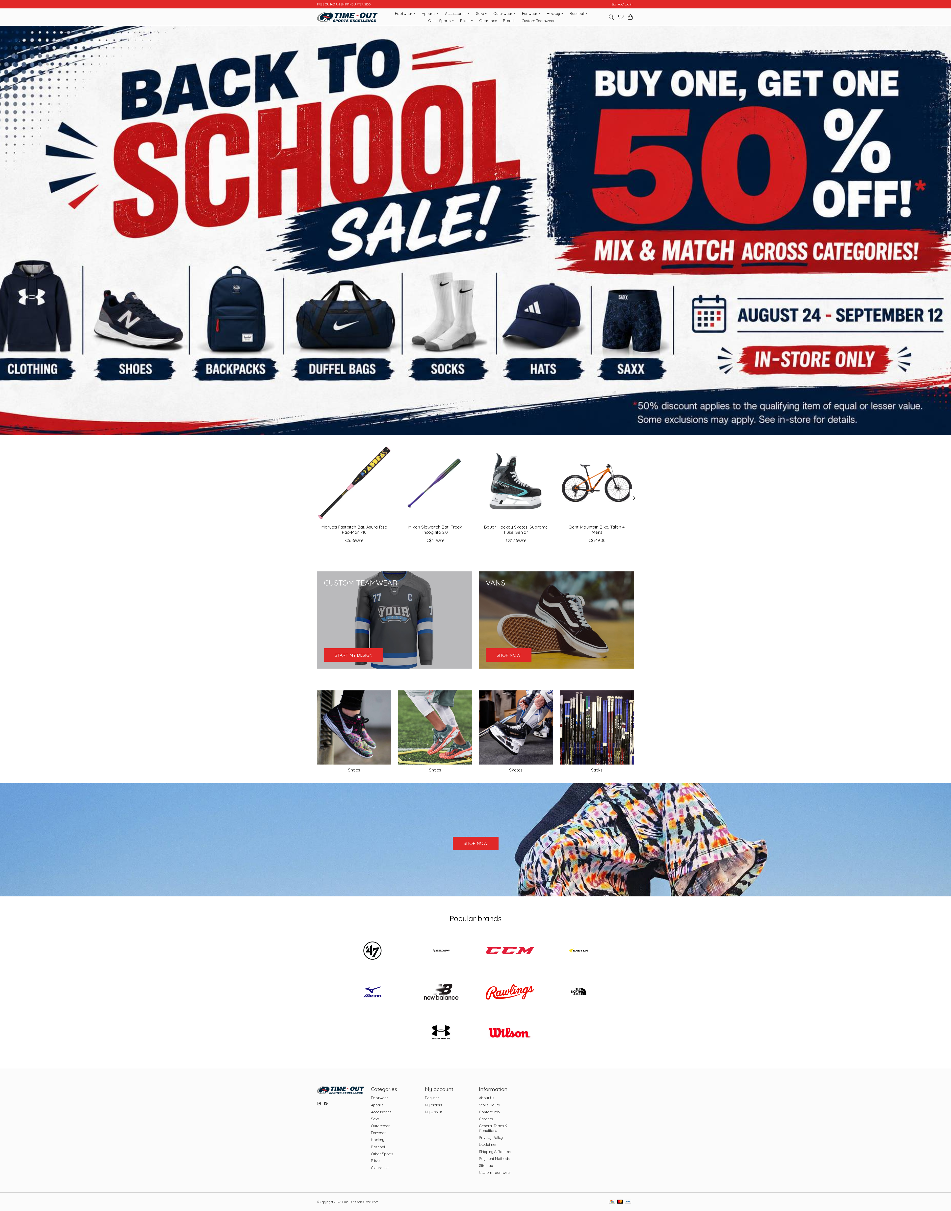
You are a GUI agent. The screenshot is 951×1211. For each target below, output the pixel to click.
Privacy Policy (491, 1137)
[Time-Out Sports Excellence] (347, 17)
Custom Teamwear (538, 20)
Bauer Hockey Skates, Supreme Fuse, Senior (516, 529)
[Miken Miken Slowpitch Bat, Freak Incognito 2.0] (435, 483)
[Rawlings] (510, 992)
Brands (509, 20)
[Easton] (578, 951)
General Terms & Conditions (493, 1128)
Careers (486, 1119)
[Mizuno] (372, 992)
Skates (516, 769)
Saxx (375, 1119)
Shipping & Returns (495, 1151)
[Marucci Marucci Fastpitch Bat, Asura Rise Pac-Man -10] (354, 483)
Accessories (381, 1112)
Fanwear (378, 1132)
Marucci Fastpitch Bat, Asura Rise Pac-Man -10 (354, 529)
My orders (433, 1105)
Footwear (379, 1097)
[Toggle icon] (611, 17)
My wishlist (433, 1112)
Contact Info (489, 1112)
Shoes (354, 769)
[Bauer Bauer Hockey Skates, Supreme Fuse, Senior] (516, 483)
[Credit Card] (612, 1202)
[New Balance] (441, 992)
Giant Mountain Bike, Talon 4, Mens (596, 529)
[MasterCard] (620, 1202)
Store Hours (489, 1105)
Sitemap (486, 1165)
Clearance (488, 20)
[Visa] (628, 1202)
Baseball (378, 1147)
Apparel (377, 1105)
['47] (372, 951)
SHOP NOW (476, 843)
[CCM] (510, 951)
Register (432, 1097)
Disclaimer (488, 1144)
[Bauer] (441, 951)
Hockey (377, 1139)
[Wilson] (510, 1033)
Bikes (375, 1160)
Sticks (597, 769)
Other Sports (382, 1154)
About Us (486, 1097)
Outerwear (380, 1125)
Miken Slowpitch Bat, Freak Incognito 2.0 (435, 529)
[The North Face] (578, 992)
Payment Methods (494, 1158)
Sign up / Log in (622, 4)
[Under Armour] (441, 1033)
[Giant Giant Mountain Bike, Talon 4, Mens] (597, 483)
